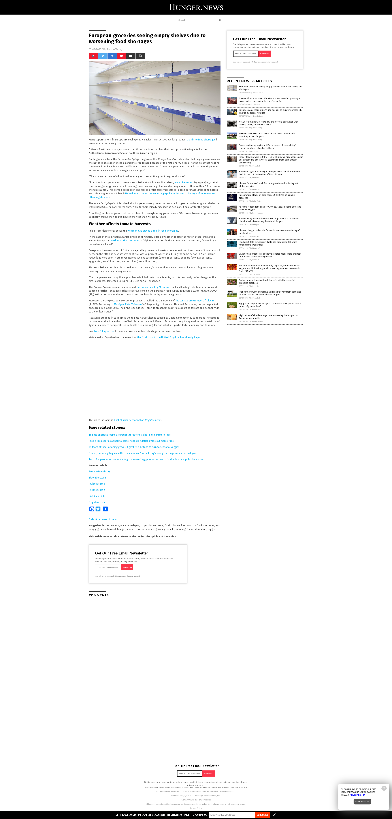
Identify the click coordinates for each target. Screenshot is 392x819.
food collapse (172, 525)
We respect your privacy (180, 787)
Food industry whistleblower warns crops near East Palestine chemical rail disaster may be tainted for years (269, 220)
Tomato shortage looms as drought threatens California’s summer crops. (130, 434)
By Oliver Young (256, 128)
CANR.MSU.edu (97, 496)
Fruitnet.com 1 (97, 483)
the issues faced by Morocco (152, 287)
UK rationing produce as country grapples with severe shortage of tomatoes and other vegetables (270, 255)
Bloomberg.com (98, 477)
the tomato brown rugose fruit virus (195, 300)
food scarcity (188, 525)
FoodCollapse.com (104, 331)
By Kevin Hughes (256, 213)
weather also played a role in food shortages (153, 230)
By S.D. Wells (255, 274)
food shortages (205, 525)
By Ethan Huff (255, 104)
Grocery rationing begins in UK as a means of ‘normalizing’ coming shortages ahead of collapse (267, 146)
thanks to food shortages (201, 139)
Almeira (124, 525)
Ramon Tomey (115, 49)
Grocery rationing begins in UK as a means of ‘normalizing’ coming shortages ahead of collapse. (143, 453)
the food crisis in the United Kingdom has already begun (169, 337)
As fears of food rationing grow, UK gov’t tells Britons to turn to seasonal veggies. (134, 447)
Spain (190, 529)
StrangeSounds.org (100, 471)
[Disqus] (155, 638)
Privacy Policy (196, 808)
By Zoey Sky (254, 286)
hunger (121, 529)
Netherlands (144, 529)
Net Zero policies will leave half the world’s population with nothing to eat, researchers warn (268, 123)
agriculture (113, 525)
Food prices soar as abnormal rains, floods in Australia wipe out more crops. (131, 440)
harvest (111, 529)
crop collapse (148, 525)
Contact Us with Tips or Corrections (196, 800)
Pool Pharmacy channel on (137, 420)
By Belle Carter (256, 201)
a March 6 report (184, 182)
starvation (200, 529)
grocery (101, 529)
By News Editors (257, 116)
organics (158, 529)
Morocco (131, 529)
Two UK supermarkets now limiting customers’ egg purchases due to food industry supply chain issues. (147, 459)
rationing (180, 529)
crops (160, 525)
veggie (211, 529)
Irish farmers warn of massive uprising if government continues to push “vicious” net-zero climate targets (270, 293)
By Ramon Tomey (257, 93)
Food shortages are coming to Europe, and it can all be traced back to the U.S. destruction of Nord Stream (269, 173)
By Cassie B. (254, 260)
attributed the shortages (125, 240)
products (169, 529)
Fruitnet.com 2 (97, 489)
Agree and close (362, 801)
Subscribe (262, 814)
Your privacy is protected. (104, 576)
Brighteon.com (97, 502)
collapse (134, 525)
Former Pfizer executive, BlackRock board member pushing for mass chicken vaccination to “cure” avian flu (270, 99)
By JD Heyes (254, 151)
